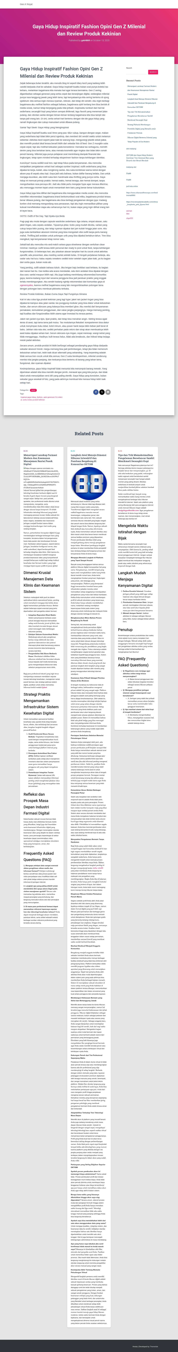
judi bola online (132, 186)
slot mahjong (131, 149)
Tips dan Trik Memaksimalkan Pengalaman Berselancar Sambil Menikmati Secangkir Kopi (140, 116)
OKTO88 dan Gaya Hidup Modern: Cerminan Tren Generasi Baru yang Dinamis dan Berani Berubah (140, 158)
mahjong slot (131, 167)
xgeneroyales (26, 285)
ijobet (44, 687)
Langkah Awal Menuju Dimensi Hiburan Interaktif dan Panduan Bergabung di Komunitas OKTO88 (143, 103)
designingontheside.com (128, 510)
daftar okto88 (98, 868)
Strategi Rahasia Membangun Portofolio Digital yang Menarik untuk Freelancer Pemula (142, 129)
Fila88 (128, 173)
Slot (127, 214)
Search (129, 68)
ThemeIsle (154, 1347)
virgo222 (129, 218)
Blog (33, 390)
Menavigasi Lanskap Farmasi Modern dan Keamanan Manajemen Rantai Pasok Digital (142, 90)
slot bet (129, 211)
